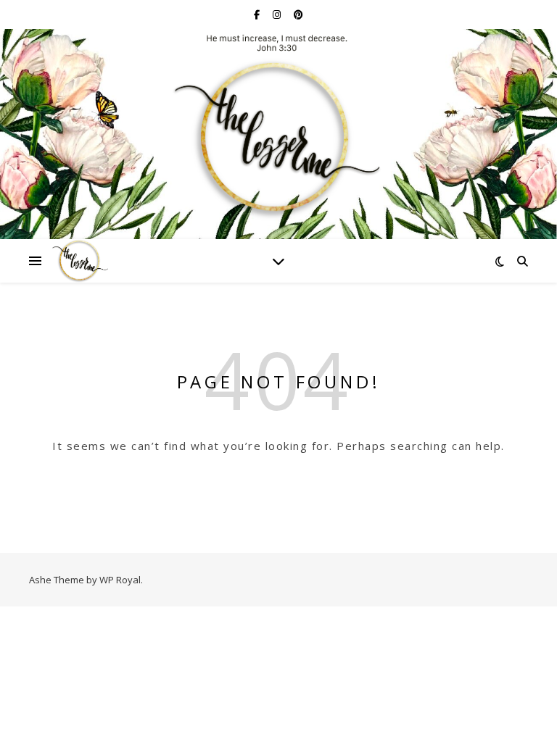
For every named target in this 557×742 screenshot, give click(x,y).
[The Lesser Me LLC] (278, 127)
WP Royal (120, 579)
